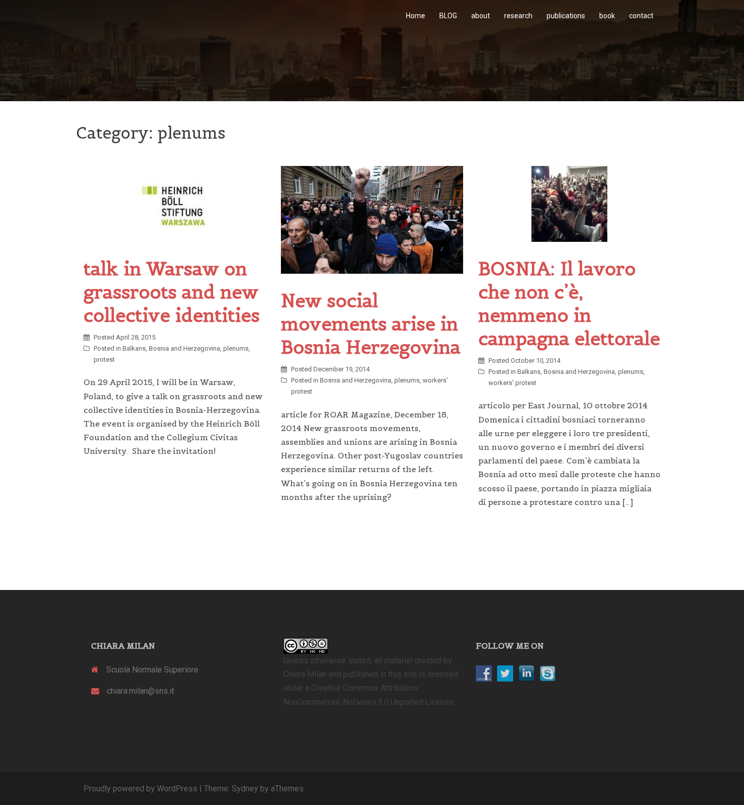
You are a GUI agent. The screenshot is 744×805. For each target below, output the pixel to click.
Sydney (245, 788)
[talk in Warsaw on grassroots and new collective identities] (175, 203)
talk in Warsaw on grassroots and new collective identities (172, 292)
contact (641, 16)
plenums (236, 348)
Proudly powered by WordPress (140, 788)
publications (566, 16)
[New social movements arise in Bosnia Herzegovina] (372, 219)
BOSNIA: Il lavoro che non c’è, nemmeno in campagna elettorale (569, 303)
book (607, 16)
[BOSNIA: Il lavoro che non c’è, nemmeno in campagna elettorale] (569, 203)
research (518, 16)
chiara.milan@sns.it (140, 691)
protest (104, 359)
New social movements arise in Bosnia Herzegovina (371, 324)
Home (415, 16)
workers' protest (512, 383)
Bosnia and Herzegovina (184, 348)
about (480, 16)
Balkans (134, 348)
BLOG (448, 16)
